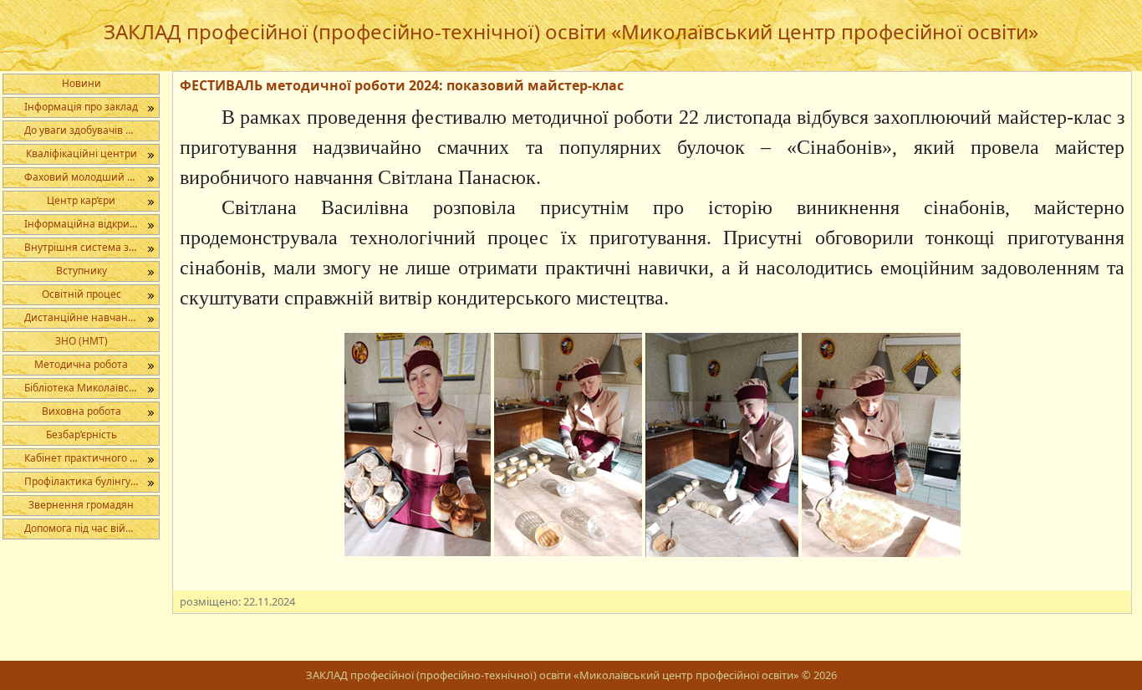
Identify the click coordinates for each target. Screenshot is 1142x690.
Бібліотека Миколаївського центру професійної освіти (91, 388)
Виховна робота (81, 411)
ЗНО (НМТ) (81, 341)
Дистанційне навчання (82, 317)
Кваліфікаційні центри (81, 153)
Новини (81, 83)
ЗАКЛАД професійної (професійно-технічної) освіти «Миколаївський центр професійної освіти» (571, 31)
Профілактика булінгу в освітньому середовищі (91, 481)
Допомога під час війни (81, 528)
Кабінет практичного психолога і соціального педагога (91, 458)
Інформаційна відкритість (88, 224)
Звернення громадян (81, 505)
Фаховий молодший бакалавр (91, 177)
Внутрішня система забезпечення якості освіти (91, 247)
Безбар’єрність (81, 434)
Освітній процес (81, 294)
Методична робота (81, 364)
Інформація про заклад (81, 107)
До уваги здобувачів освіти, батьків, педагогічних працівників (91, 130)
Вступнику (81, 270)
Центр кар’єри (81, 200)
